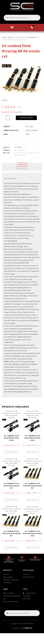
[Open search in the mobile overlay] (22, 18)
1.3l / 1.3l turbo (19, 153)
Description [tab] (22, 165)
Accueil (4, 37)
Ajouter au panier (26, 118)
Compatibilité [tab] (22, 169)
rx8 (24, 155)
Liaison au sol (19, 37)
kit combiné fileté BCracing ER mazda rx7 (11, 486)
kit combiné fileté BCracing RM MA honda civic (32, 533)
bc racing (27, 153)
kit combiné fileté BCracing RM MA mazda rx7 (32, 486)
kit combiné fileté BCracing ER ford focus (11, 438)
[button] (12, 27)
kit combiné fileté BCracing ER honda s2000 (32, 438)
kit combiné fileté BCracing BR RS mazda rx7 (11, 533)
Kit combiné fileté (30, 37)
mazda (20, 155)
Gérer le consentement (10, 602)
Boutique (11, 37)
